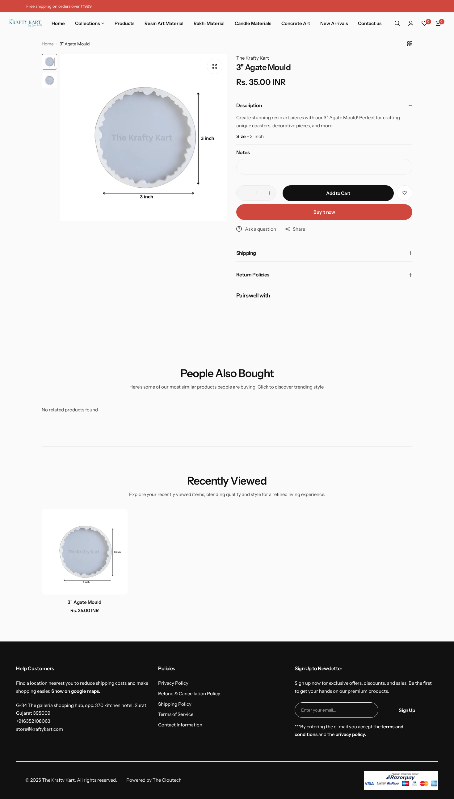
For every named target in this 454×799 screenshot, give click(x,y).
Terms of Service (175, 714)
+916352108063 (33, 721)
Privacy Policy (173, 683)
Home (48, 44)
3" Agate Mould (84, 602)
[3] (85, 552)
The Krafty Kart (252, 58)
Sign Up (407, 710)
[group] (143, 137)
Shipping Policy (174, 704)
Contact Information (180, 725)
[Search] (397, 23)
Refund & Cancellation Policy (189, 693)
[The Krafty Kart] (25, 23)
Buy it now (324, 212)
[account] (411, 23)
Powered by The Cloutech (154, 780)
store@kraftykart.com (39, 729)
